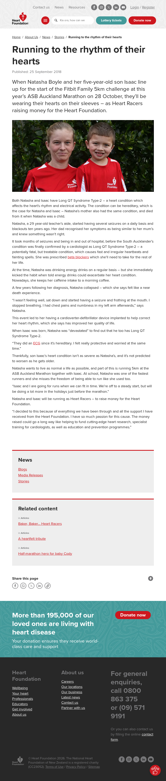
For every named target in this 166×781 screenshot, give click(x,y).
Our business (71, 692)
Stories (59, 37)
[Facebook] (15, 586)
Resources (77, 7)
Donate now (142, 20)
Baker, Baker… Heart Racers (40, 523)
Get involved (22, 709)
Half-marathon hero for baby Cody (45, 553)
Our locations (71, 687)
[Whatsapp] (23, 586)
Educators (20, 704)
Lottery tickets (111, 20)
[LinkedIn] (39, 586)
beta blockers (78, 257)
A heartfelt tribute (32, 538)
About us (19, 714)
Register (148, 7)
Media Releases (30, 475)
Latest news (70, 697)
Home (16, 37)
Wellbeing (20, 688)
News (59, 7)
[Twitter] (31, 586)
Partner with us (73, 708)
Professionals (22, 699)
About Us (31, 37)
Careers (67, 681)
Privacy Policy (76, 767)
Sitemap (94, 767)
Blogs (22, 469)
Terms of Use (54, 767)
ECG (36, 343)
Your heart (20, 693)
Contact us (41, 7)
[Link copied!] (48, 586)
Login (134, 7)
